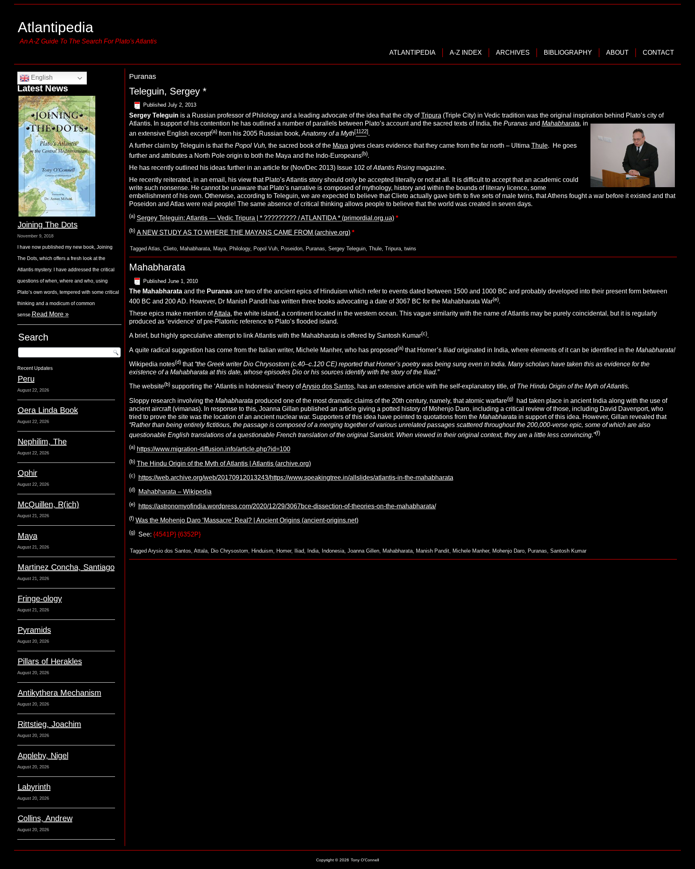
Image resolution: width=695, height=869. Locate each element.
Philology (239, 249)
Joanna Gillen (363, 551)
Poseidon (291, 249)
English (41, 77)
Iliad (299, 551)
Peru (26, 378)
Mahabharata (561, 123)
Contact (658, 52)
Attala (222, 313)
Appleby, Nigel (43, 755)
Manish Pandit (432, 551)
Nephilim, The (42, 441)
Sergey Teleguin (347, 249)
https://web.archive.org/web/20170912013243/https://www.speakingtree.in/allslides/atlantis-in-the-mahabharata (295, 477)
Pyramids (34, 629)
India (313, 551)
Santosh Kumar (568, 551)
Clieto (170, 249)
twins (410, 249)
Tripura (431, 115)
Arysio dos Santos (328, 386)
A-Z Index (466, 52)
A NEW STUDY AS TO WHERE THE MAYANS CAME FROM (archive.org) (243, 232)
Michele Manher (470, 551)
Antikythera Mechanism (59, 692)
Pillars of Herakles (50, 661)
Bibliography (568, 52)
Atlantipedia (55, 27)
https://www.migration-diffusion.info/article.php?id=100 (213, 449)
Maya (27, 535)
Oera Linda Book (48, 410)
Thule (539, 145)
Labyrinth (34, 786)
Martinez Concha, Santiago (66, 567)
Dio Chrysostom (229, 551)
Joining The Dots (48, 224)
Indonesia (333, 551)
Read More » (50, 314)
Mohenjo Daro (508, 551)
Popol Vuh (265, 249)
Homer (283, 551)
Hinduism (262, 551)
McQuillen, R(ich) (48, 504)
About (617, 52)
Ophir (27, 473)
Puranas (315, 249)
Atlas (154, 249)
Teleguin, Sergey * (167, 91)
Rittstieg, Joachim (49, 724)
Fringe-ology (40, 598)
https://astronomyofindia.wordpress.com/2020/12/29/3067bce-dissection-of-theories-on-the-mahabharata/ (287, 506)
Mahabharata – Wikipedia (175, 492)
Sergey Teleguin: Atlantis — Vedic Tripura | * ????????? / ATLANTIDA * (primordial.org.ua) (265, 218)
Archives (513, 52)
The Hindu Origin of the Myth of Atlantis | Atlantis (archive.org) (224, 463)
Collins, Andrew (45, 818)
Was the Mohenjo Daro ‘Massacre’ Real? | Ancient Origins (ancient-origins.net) (247, 520)
